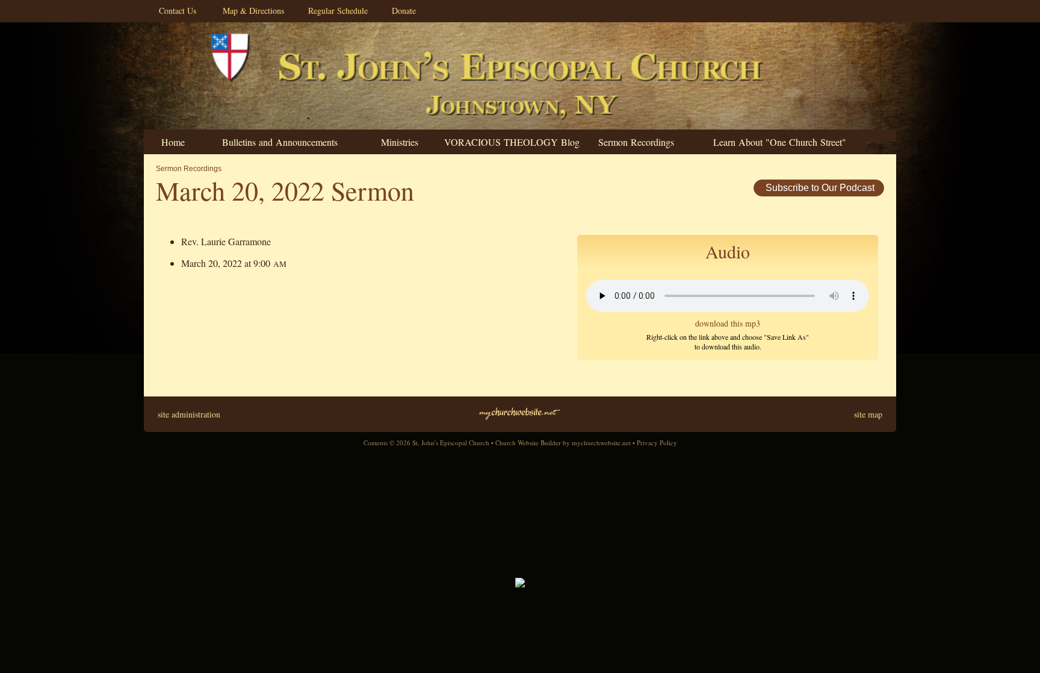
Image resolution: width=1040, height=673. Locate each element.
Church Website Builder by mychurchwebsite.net (563, 442)
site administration (189, 414)
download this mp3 (727, 323)
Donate (401, 10)
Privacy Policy (657, 442)
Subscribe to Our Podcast (818, 188)
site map (868, 414)
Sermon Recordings (188, 168)
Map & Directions (250, 10)
